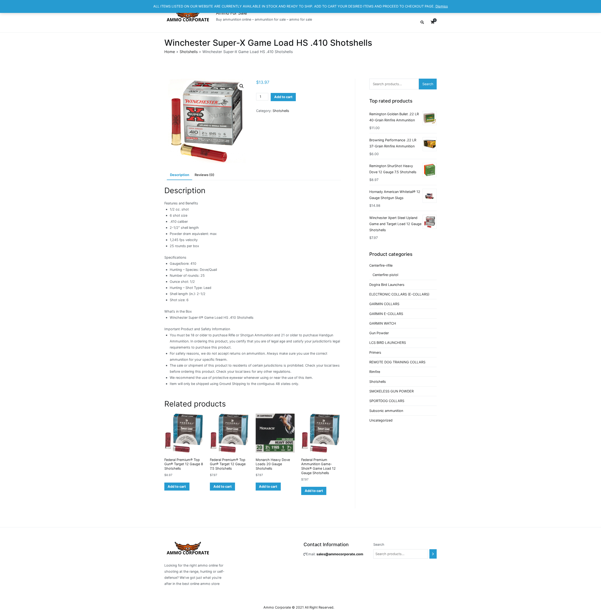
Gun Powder (379, 333)
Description (179, 175)
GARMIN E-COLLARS (386, 314)
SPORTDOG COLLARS (386, 401)
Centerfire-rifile (381, 265)
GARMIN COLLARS (384, 304)
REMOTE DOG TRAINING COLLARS (397, 362)
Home (169, 51)
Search (427, 84)
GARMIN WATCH (382, 323)
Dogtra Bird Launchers (387, 285)
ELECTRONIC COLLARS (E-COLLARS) (399, 294)
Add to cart (283, 97)
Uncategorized (381, 420)
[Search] (433, 554)
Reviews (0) (204, 175)
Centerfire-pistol (385, 275)
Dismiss (441, 6)
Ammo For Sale (231, 13)
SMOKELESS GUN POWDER (391, 391)
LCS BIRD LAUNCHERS (387, 343)
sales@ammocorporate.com (339, 554)
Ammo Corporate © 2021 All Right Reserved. (298, 607)
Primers (375, 352)
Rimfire (374, 372)
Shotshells (189, 51)
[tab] (179, 175)
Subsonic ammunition (386, 411)
